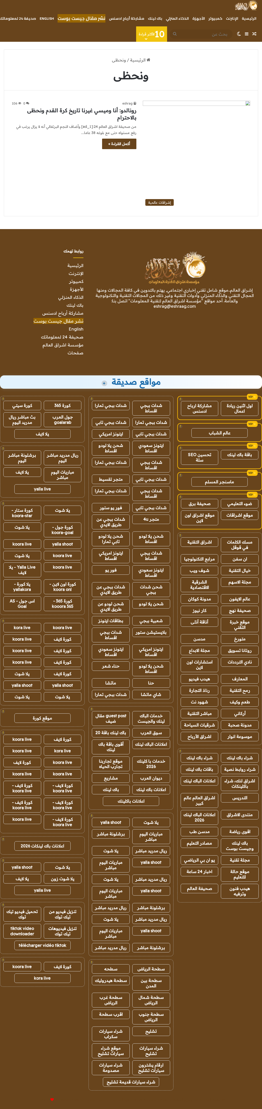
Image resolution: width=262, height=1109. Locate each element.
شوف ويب (199, 570)
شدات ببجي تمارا (111, 405)
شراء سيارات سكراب (111, 1034)
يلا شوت (151, 822)
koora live (22, 544)
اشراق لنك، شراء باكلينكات (239, 783)
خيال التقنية (240, 570)
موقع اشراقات (239, 515)
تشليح (151, 1031)
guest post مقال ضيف (110, 718)
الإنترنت (232, 18)
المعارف (240, 678)
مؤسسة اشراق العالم (62, 344)
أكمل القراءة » (119, 143)
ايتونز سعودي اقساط (151, 448)
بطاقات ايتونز (110, 620)
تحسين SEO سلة (199, 457)
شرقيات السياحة (199, 724)
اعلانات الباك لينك (199, 780)
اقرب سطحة (111, 1014)
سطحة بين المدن (151, 983)
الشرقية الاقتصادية (199, 584)
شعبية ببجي (151, 620)
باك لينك (155, 18)
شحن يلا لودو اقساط (111, 448)
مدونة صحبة (240, 724)
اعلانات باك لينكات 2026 (42, 845)
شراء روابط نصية (240, 769)
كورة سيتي (22, 405)
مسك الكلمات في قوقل (240, 544)
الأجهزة (198, 18)
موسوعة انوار (239, 736)
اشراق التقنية (199, 542)
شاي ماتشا (151, 694)
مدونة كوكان (199, 598)
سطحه (110, 968)
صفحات (75, 352)
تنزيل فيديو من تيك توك (63, 914)
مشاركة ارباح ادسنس (199, 408)
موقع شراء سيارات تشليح (111, 1050)
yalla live (42, 488)
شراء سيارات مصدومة (111, 1067)
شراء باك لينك (240, 757)
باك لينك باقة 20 (110, 732)
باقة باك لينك (239, 454)
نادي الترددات (240, 661)
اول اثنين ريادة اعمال (240, 408)
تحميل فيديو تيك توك (22, 914)
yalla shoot (111, 822)
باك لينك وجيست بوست (240, 845)
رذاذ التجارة (199, 690)
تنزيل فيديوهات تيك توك (62, 931)
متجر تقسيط (111, 479)
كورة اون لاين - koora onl (62, 586)
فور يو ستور (111, 507)
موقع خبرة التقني (240, 624)
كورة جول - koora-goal (62, 530)
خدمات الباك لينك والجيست (151, 718)
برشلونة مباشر (111, 833)
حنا (151, 682)
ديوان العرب (151, 778)
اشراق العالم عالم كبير (199, 800)
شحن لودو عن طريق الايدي (111, 606)
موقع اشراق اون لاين (200, 517)
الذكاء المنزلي (177, 18)
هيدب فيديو (199, 678)
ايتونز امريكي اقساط (111, 555)
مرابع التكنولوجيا (199, 558)
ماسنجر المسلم (219, 481)
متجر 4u (151, 519)
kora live (22, 627)
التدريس (239, 797)
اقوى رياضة (239, 831)
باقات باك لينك (199, 769)
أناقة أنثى (199, 621)
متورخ (240, 638)
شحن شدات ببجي (151, 589)
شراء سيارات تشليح (151, 1050)
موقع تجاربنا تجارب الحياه (111, 763)
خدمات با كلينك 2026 (151, 763)
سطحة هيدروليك (111, 980)
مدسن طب (199, 831)
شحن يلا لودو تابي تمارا (111, 538)
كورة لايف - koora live (62, 788)
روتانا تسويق (240, 650)
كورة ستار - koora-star (22, 513)
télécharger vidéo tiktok (42, 945)
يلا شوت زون (62, 878)
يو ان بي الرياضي (199, 859)
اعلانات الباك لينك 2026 (199, 817)
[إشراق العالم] (246, 5)
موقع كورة (42, 718)
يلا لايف (42, 433)
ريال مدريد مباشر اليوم (63, 458)
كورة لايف (62, 639)
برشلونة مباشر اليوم (22, 458)
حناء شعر (110, 666)
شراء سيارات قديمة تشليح (131, 1081)
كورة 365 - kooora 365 (62, 603)
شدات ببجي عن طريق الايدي (110, 522)
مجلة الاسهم (239, 581)
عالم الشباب (220, 432)
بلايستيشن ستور (151, 632)
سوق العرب (151, 732)
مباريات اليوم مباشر (151, 836)
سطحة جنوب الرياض (151, 1017)
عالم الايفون (239, 598)
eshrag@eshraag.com (175, 306)
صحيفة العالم (199, 888)
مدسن (199, 638)
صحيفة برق (200, 503)
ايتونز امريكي (111, 433)
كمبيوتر (215, 18)
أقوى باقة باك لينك (111, 747)
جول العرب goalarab (62, 419)
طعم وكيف (240, 701)
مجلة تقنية (240, 859)
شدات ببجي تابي (110, 422)
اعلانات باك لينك (151, 789)
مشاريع (111, 778)
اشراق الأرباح (199, 736)
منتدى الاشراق (240, 814)
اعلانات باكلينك (131, 801)
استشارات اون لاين (200, 664)
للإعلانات (43, 1100)
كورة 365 (62, 405)
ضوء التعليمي (239, 503)
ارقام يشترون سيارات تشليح (151, 1067)
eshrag (127, 103)
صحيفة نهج (240, 610)
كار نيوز (199, 610)
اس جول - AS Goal (22, 603)
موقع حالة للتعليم (239, 874)
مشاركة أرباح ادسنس (126, 18)
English (47, 18)
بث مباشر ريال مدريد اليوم (22, 419)
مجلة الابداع (199, 650)
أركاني (240, 713)
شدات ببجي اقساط (151, 408)
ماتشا (110, 682)
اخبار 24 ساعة (199, 871)
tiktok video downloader (22, 931)
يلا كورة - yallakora (22, 586)
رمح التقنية (240, 690)
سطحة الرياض (151, 968)
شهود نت (199, 701)
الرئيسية (249, 18)
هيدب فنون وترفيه (240, 891)
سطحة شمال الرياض (151, 1000)
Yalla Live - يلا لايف (22, 569)
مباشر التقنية (199, 713)
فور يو (111, 569)
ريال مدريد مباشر (151, 850)
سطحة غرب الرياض (111, 1000)
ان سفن (240, 558)
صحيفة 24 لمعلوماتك (62, 337)
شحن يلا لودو (151, 603)
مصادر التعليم (199, 843)
